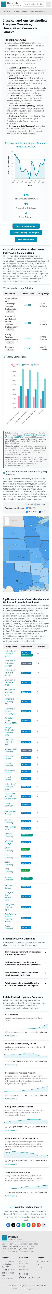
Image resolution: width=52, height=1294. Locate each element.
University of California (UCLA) (10, 672)
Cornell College (8, 778)
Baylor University (9, 927)
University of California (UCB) (10, 653)
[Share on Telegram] (29, 1225)
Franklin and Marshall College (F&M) (10, 796)
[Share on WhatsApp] (23, 1225)
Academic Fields (20, 11)
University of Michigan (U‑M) (10, 786)
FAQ (38, 1264)
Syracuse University (9, 821)
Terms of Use (11, 1286)
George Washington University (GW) (10, 731)
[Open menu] (48, 4)
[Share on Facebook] (8, 1225)
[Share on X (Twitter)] (13, 1225)
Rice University (9, 856)
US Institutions (8, 1261)
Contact (40, 1267)
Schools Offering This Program (26, 232)
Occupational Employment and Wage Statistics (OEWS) (25, 436)
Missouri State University (11, 750)
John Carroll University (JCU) (10, 692)
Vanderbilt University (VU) (9, 701)
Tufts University (9, 870)
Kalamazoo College (9, 886)
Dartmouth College (9, 757)
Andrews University (9, 878)
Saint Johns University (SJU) (9, 907)
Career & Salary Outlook (26, 226)
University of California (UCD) (10, 682)
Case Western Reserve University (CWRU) (10, 918)
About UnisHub (43, 1261)
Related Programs (26, 239)
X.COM (37, 1277)
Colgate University (9, 764)
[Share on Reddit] (34, 1225)
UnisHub (6, 11)
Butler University (9, 863)
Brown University (9, 849)
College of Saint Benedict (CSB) (9, 896)
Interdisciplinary (38, 11)
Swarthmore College (10, 771)
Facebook (26, 1277)
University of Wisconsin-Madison (10, 663)
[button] (7, 519)
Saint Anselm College (10, 812)
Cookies (32, 1286)
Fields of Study (8, 1270)
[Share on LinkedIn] (18, 1225)
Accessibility (41, 1286)
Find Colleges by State (7, 1265)
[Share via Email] (39, 1225)
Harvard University (9, 835)
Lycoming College (9, 842)
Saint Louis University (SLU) (9, 742)
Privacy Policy (22, 1286)
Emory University (9, 804)
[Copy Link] (44, 1225)
